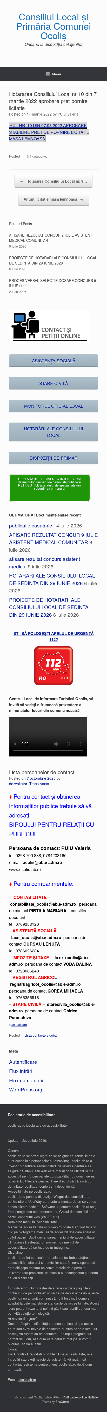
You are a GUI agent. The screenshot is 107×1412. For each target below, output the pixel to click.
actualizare (19, 1024)
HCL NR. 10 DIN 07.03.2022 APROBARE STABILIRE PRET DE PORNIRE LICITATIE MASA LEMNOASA (49, 132)
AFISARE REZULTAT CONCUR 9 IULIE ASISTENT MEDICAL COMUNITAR (53, 538)
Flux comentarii (26, 1080)
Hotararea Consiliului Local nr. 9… (53, 181)
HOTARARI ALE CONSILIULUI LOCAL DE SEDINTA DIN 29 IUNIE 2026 (52, 579)
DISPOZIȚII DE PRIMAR (54, 458)
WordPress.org (25, 1089)
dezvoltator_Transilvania (29, 783)
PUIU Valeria (68, 114)
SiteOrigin (62, 1401)
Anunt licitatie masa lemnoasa (54, 199)
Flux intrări (20, 1070)
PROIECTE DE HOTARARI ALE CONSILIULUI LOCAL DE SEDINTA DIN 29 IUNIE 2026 (49, 607)
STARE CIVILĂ (53, 383)
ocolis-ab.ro (27, 1379)
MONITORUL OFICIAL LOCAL (53, 406)
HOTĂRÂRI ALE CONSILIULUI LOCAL (53, 431)
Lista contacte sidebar (40, 1035)
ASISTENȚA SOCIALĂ (53, 360)
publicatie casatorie (30, 525)
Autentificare (23, 1061)
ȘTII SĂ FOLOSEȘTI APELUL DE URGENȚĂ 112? (54, 636)
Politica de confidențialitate (80, 1397)
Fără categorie (35, 156)
